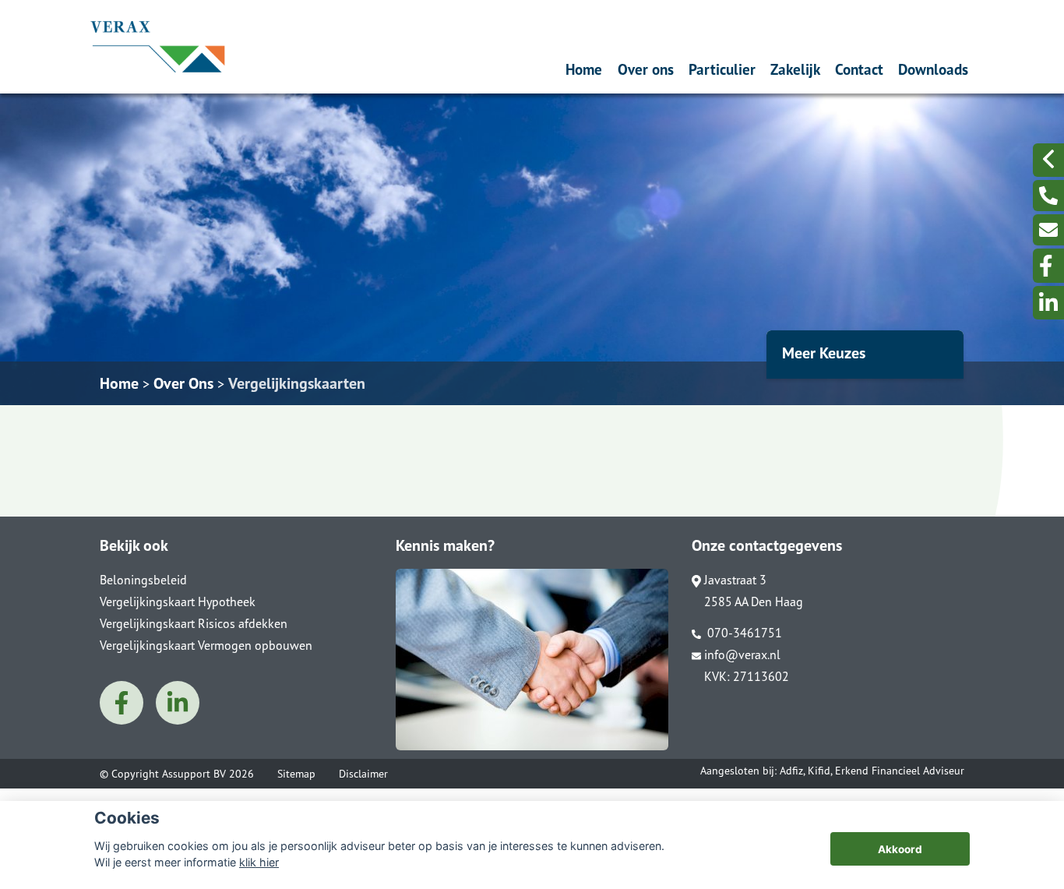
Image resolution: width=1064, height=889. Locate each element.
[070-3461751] (1048, 195)
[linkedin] (1048, 302)
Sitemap (296, 774)
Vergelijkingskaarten (296, 383)
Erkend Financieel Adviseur (899, 771)
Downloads (933, 69)
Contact (859, 69)
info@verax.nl (742, 654)
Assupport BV (194, 774)
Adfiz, (794, 771)
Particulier (722, 69)
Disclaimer (363, 774)
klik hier (259, 862)
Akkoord (900, 849)
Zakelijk (795, 69)
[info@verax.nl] (1048, 229)
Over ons (646, 69)
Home (583, 69)
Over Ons (183, 383)
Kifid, (821, 771)
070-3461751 (743, 632)
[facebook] (1048, 266)
